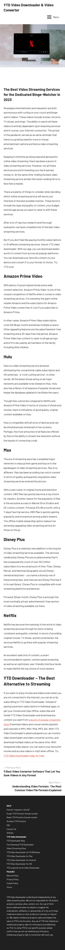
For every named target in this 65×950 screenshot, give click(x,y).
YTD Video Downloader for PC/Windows (23, 852)
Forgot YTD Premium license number (22, 813)
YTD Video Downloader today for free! (24, 755)
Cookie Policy (12, 883)
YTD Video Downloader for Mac (20, 856)
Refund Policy (12, 875)
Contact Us (11, 829)
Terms (9, 887)
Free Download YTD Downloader (20, 844)
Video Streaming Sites (16, 848)
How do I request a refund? (18, 810)
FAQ (8, 825)
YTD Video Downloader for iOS (19, 864)
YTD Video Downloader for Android (21, 860)
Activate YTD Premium (16, 821)
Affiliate (10, 833)
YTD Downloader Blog (16, 841)
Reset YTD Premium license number (22, 817)
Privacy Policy (13, 879)
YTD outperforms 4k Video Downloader (23, 868)
